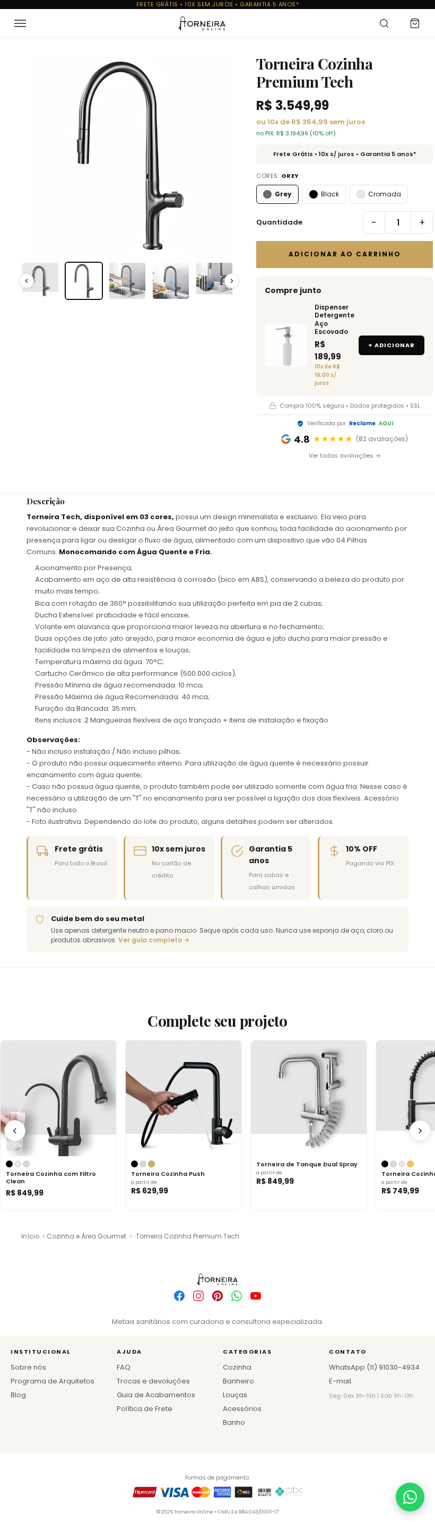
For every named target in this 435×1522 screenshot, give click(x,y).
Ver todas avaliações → (345, 455)
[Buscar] (384, 23)
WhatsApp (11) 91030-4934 (374, 1367)
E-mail (340, 1381)
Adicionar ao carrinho (345, 254)
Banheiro (238, 1381)
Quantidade (279, 222)
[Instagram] (198, 1296)
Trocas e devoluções (153, 1381)
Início (30, 1236)
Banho (234, 1422)
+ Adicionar (391, 345)
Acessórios (242, 1409)
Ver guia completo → (153, 939)
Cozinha (237, 1367)
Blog (18, 1395)
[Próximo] (420, 1130)
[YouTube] (255, 1296)
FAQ (123, 1367)
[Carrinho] (415, 23)
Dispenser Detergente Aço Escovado (333, 319)
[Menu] (20, 23)
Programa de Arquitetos (52, 1381)
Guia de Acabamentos (156, 1395)
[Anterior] (14, 1130)
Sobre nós (28, 1367)
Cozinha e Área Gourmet (86, 1236)
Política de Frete (144, 1409)
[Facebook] (179, 1296)
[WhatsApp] (236, 1296)
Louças (235, 1395)
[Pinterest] (217, 1296)
